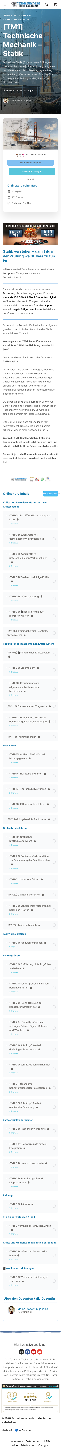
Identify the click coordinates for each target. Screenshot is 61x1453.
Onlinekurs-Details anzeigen (18, 90)
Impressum (16, 1441)
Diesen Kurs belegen (32, 171)
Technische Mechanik (16, 19)
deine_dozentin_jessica (33, 1308)
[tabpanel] (30, 352)
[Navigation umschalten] (5, 4)
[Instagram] (21, 1352)
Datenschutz (33, 1441)
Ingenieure (10, 15)
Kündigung (43, 1445)
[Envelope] (39, 1352)
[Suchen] (47, 4)
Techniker (25, 15)
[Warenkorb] (55, 4)
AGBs (47, 1441)
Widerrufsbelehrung (23, 1445)
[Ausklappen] (6, 515)
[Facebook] (27, 1352)
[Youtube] (33, 1352)
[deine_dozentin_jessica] (11, 1309)
